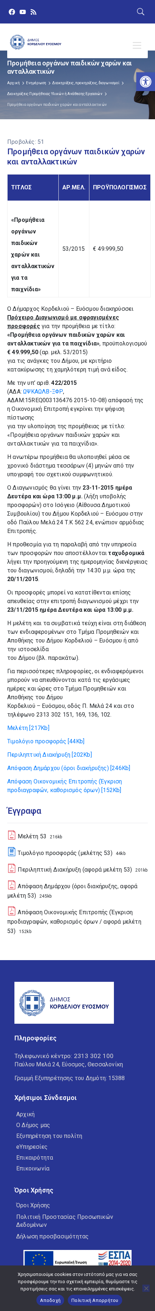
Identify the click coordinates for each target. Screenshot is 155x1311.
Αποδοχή (50, 1300)
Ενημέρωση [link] (36, 83)
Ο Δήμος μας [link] (33, 1125)
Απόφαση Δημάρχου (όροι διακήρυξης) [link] (68, 768)
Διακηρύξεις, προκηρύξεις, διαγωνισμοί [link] (85, 83)
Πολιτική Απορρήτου (95, 1300)
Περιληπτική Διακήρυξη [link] (49, 754)
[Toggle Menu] (138, 45)
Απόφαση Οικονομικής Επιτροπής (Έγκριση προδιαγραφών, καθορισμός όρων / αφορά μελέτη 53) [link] (74, 921)
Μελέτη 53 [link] (32, 836)
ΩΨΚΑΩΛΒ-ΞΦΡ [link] (43, 391)
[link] (145, 81)
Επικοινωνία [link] (32, 1168)
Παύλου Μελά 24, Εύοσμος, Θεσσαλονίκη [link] (68, 1064)
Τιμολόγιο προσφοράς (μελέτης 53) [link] (65, 853)
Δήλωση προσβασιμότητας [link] (52, 1236)
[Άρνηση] (146, 1288)
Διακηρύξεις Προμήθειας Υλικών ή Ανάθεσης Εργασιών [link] (54, 94)
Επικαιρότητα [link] (34, 1157)
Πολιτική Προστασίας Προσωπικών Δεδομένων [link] (64, 1220)
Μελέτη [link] (28, 728)
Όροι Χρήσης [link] (33, 1205)
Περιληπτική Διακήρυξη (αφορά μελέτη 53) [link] (75, 869)
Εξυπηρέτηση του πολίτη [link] (49, 1135)
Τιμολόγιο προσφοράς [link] (45, 741)
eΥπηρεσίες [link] (32, 1146)
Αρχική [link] (13, 83)
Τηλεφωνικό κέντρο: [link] (64, 1055)
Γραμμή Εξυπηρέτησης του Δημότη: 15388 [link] (69, 1078)
